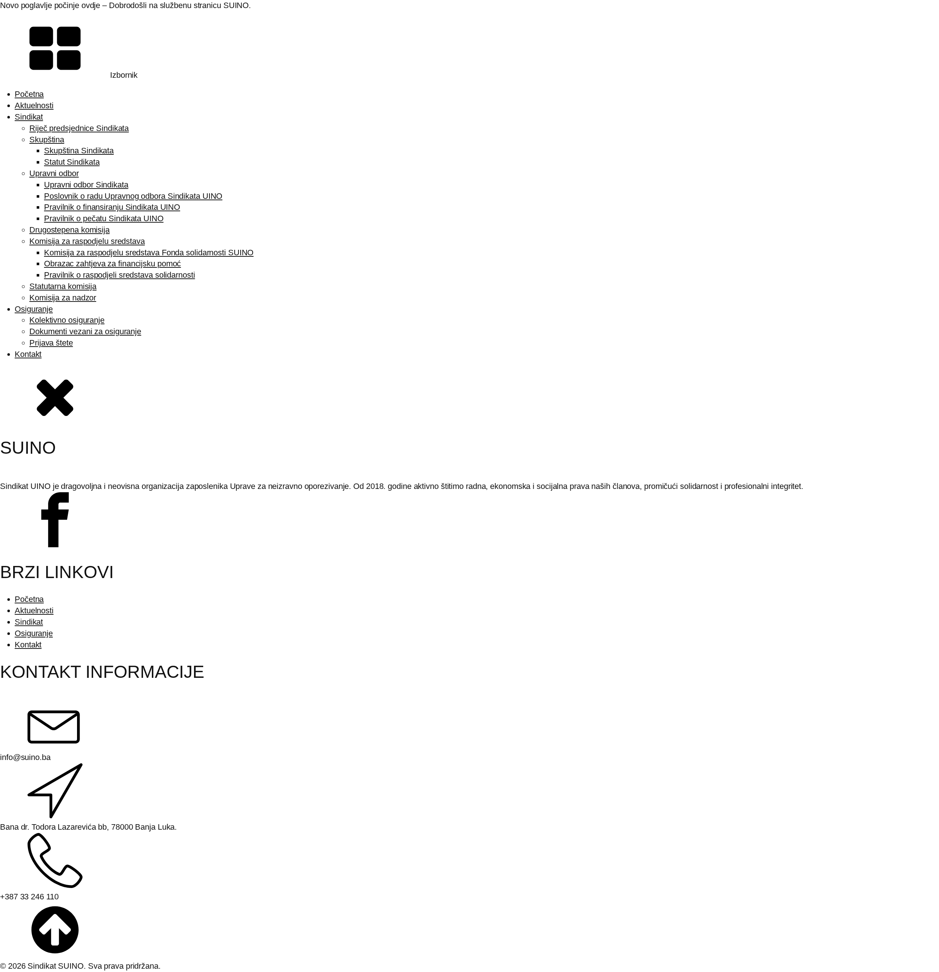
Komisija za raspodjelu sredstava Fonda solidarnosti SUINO (148, 252)
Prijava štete (51, 342)
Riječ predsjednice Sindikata (79, 128)
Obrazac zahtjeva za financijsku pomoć (112, 263)
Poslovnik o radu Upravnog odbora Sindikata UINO (133, 196)
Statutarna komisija (62, 286)
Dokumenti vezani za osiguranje (85, 331)
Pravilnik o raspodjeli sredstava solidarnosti (119, 274)
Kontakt (28, 354)
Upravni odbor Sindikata (86, 184)
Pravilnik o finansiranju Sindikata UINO (112, 207)
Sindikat (29, 116)
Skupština (46, 139)
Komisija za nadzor (62, 297)
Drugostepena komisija (69, 229)
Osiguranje (34, 309)
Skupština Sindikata (79, 150)
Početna (29, 94)
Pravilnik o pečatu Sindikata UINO (104, 218)
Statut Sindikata (71, 162)
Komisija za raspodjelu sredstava (87, 241)
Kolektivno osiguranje (67, 320)
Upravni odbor (54, 173)
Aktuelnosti (34, 105)
